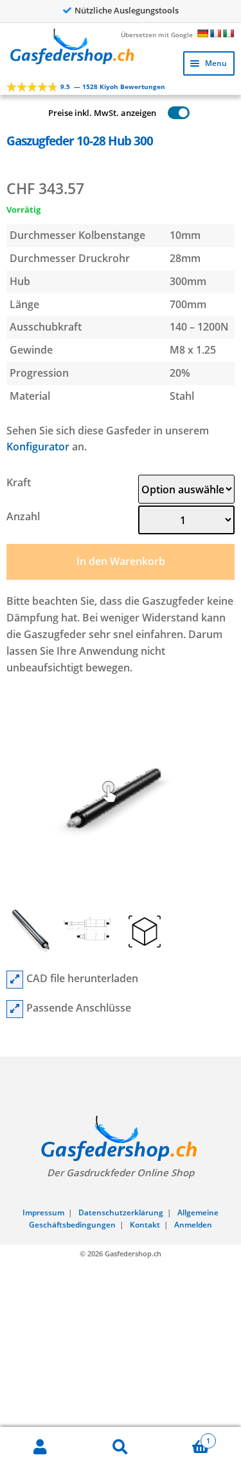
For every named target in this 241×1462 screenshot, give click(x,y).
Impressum (43, 1212)
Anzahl (23, 516)
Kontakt (145, 1224)
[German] (202, 33)
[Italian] (228, 33)
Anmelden (193, 1224)
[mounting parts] (14, 1009)
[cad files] (14, 980)
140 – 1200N (199, 327)
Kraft (18, 482)
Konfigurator (37, 446)
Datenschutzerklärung (120, 1212)
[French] (215, 33)
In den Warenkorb (120, 561)
